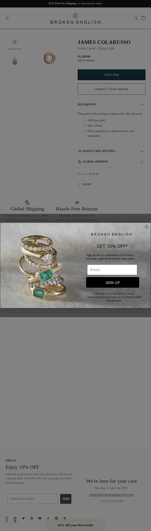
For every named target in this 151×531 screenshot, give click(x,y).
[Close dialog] (147, 227)
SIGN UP (113, 282)
